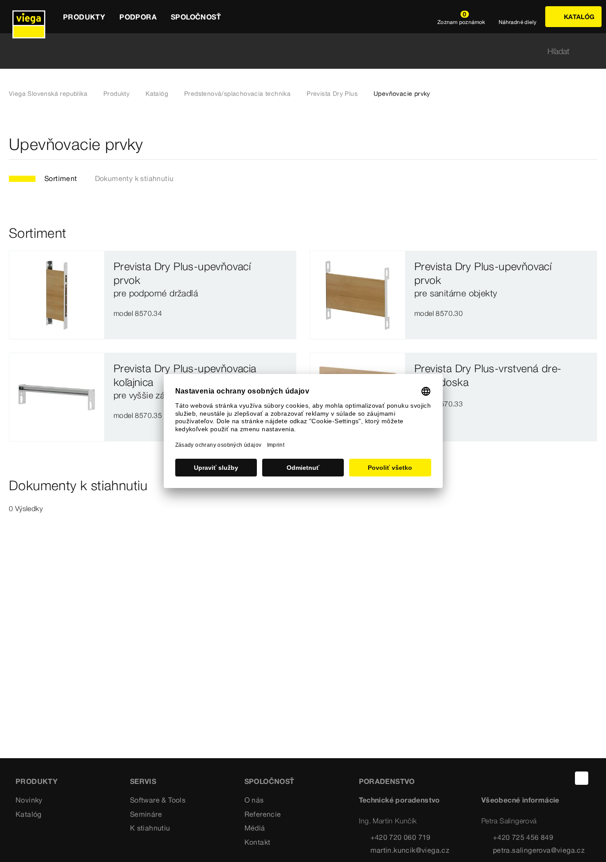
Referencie (262, 814)
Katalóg (157, 94)
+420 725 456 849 (523, 837)
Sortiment (60, 178)
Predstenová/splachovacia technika (237, 94)
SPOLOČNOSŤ (269, 781)
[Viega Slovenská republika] (29, 16)
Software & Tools (157, 799)
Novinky (29, 799)
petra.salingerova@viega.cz (539, 850)
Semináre (146, 814)
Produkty (116, 94)
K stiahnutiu (150, 827)
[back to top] (581, 778)
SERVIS (143, 781)
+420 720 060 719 (400, 837)
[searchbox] (295, 51)
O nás (254, 799)
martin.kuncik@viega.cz (410, 850)
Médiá (254, 827)
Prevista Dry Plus (332, 94)
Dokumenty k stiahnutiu (134, 178)
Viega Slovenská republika (48, 94)
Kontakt (257, 842)
